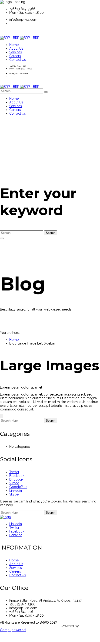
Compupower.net (13, 630)
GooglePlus (18, 487)
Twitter (14, 472)
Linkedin (15, 490)
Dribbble (16, 479)
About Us (16, 564)
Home (14, 339)
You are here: (10, 333)
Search (50, 233)
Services (15, 568)
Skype (14, 494)
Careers (15, 571)
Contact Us (17, 575)
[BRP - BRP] (19, 38)
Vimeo (14, 483)
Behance (15, 535)
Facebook (16, 476)
